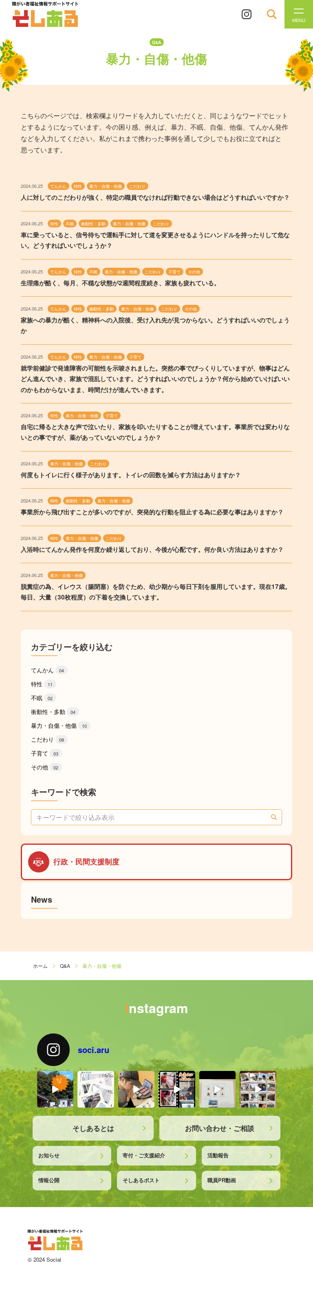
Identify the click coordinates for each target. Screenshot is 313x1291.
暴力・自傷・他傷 (59, 725)
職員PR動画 (221, 1180)
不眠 (42, 698)
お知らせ (49, 1155)
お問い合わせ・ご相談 (219, 1128)
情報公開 (49, 1180)
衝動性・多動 (53, 711)
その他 (44, 767)
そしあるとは (93, 1128)
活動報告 (218, 1155)
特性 (42, 684)
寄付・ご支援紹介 (144, 1155)
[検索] (274, 817)
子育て (44, 753)
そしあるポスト (141, 1180)
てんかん (47, 670)
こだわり (47, 739)
